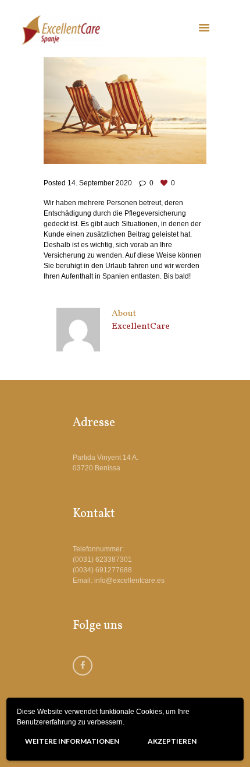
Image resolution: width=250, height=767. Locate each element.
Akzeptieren (172, 741)
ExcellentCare (141, 326)
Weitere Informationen (72, 741)
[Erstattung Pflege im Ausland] (125, 110)
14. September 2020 (99, 183)
